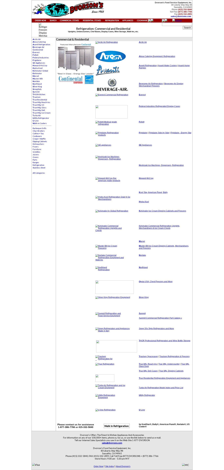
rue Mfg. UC (38, 105)
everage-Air (38, 47)
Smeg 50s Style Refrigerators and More (156, 328)
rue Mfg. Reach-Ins (41, 102)
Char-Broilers (39, 131)
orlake (36, 81)
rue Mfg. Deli (39, 110)
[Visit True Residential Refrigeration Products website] (117, 378)
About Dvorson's (123, 466)
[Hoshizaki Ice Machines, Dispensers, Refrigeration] (117, 165)
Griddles (36, 152)
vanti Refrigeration (41, 44)
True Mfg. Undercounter (169, 364)
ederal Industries (41, 57)
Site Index (109, 466)
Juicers (36, 154)
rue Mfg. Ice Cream (42, 113)
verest (36, 52)
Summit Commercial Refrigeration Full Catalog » (160, 318)
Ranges (36, 162)
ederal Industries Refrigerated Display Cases (159, 106)
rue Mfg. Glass (39, 107)
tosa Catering (39, 42)
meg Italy (37, 89)
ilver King (37, 86)
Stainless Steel (39, 167)
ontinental (38, 49)
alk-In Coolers (40, 123)
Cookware (37, 136)
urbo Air (37, 115)
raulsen (37, 97)
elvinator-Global (40, 70)
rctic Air (37, 39)
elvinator (37, 73)
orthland (37, 84)
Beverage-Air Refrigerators (151, 83)
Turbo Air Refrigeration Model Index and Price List (161, 388)
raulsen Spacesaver (148, 356)
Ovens (36, 157)
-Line (36, 120)
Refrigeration (38, 165)
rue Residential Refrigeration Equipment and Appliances (165, 378)
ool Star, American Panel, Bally (153, 192)
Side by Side (163, 133)
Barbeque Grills (39, 128)
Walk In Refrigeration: (116, 425)
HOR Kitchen (39, 94)
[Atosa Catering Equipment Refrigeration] (117, 56)
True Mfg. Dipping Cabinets (171, 371)
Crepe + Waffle (39, 139)
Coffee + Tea (38, 133)
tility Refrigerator (41, 118)
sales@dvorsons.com (181, 16)
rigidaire (37, 60)
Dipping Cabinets (40, 141)
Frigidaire (153, 133)
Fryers (36, 146)
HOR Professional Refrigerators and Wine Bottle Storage (164, 341)
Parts (35, 160)
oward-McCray (40, 65)
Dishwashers (38, 144)
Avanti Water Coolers (167, 65)
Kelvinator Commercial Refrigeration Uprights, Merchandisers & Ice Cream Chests (159, 227)
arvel (36, 76)
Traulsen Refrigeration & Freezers (174, 356)
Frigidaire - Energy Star (181, 133)
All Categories (39, 173)
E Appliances (39, 63)
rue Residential (40, 99)
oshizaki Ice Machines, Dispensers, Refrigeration (162, 165)
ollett (35, 55)
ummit (36, 92)
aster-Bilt (38, 78)
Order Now (98, 466)
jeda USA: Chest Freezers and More (156, 281)
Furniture (37, 149)
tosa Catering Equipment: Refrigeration (157, 56)
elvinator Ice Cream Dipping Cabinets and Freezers (162, 211)
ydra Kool (37, 68)
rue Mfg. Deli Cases (148, 371)
